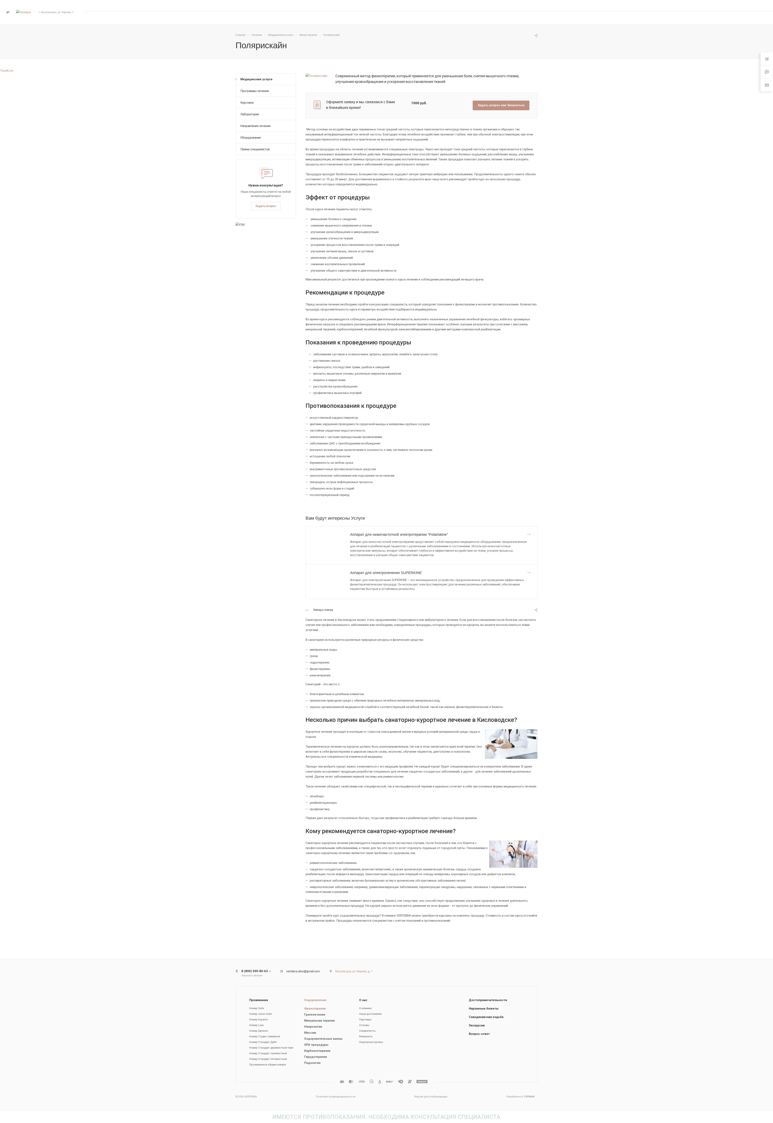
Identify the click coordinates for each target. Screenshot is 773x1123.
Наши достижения (370, 1013)
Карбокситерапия (317, 1051)
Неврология (313, 1026)
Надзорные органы (371, 1042)
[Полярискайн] (316, 75)
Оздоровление (315, 1000)
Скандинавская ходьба (486, 1017)
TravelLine (6, 70)
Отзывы (364, 1025)
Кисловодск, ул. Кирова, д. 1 (353, 971)
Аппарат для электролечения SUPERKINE (386, 573)
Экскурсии (477, 1025)
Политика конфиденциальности (335, 1096)
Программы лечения (254, 91)
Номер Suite (256, 1008)
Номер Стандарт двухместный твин (271, 1047)
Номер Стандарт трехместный (268, 1053)
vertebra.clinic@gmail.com (303, 971)
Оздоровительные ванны (323, 1039)
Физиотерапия (315, 1008)
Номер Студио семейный (264, 1036)
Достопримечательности (488, 1000)
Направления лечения (255, 126)
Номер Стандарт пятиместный (268, 1058)
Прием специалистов (255, 149)
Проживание (258, 1000)
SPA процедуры (316, 1045)
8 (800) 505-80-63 (725, 5)
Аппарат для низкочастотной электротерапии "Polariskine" (399, 535)
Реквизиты (366, 1036)
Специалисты (367, 1030)
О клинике (365, 1008)
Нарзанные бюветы (483, 1008)
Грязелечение (314, 1014)
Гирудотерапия (315, 1057)
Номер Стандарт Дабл (263, 1042)
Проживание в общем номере (267, 1064)
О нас (363, 1000)
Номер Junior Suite (260, 1013)
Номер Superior (258, 1019)
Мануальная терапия (319, 1020)
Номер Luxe (256, 1025)
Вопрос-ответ (479, 1034)
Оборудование (250, 137)
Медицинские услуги (256, 79)
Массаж (310, 1032)
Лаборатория (249, 114)
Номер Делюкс (258, 1030)
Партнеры (365, 1019)
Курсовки (247, 102)
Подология (312, 1063)
